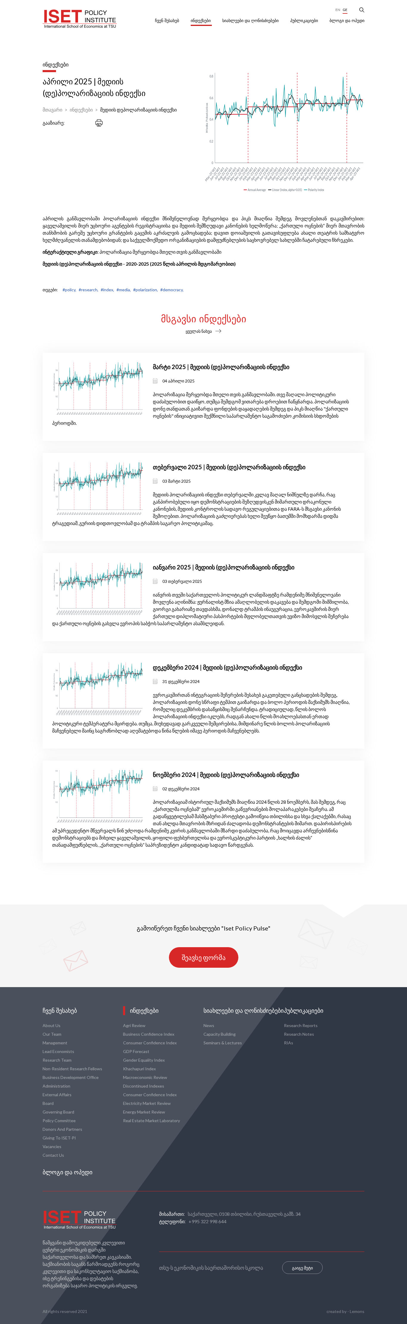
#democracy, (172, 289)
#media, (123, 289)
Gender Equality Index (144, 1060)
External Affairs (57, 1094)
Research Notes (299, 1034)
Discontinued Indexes (143, 1085)
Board (48, 1103)
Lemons (357, 1311)
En (337, 9)
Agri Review (134, 1025)
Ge (345, 9)
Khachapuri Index (139, 1068)
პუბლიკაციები (304, 20)
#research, (88, 289)
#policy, (69, 289)
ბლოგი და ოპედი (347, 20)
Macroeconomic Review (145, 1077)
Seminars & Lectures (223, 1042)
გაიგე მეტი (302, 1267)
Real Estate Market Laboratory (151, 1120)
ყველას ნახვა (199, 331)
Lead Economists (58, 1051)
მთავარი (52, 109)
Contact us (53, 1155)
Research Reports (301, 1025)
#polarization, (145, 289)
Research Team (57, 1060)
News (209, 1025)
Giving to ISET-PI (59, 1137)
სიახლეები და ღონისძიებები (251, 20)
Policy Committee (59, 1120)
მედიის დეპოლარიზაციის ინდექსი (138, 109)
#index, (107, 289)
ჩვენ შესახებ (167, 20)
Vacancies (52, 1146)
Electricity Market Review (147, 1103)
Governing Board (58, 1111)
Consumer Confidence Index (150, 1042)
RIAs (288, 1042)
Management (55, 1042)
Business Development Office (71, 1077)
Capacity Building (220, 1034)
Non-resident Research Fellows (72, 1068)
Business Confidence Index (148, 1034)
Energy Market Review (144, 1111)
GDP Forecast (136, 1051)
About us (51, 1025)
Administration (56, 1085)
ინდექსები (201, 20)
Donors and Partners (62, 1129)
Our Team (52, 1034)
